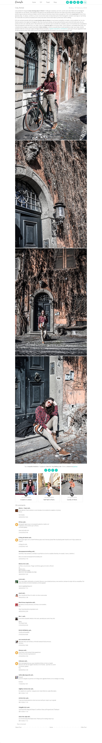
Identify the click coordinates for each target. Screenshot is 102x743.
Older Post (83, 727)
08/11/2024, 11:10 (23, 702)
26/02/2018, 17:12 (23, 588)
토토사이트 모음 (23, 716)
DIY (41, 2)
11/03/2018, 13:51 (23, 684)
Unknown (21, 661)
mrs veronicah (23, 639)
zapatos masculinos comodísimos (58, 28)
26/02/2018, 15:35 (23, 574)
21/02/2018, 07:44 (23, 532)
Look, (22, 497)
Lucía (20, 579)
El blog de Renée (24, 537)
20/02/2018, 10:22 (23, 517)
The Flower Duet (23, 623)
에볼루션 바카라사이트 (25, 689)
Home (34, 2)
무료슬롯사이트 (23, 707)
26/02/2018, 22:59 (23, 611)
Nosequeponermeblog (25, 551)
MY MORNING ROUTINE (30, 572)
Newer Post (18, 727)
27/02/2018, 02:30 (23, 625)
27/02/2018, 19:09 (23, 645)
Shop (55, 2)
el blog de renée (23, 544)
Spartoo (75, 466)
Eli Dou (21, 522)
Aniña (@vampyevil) (24, 675)
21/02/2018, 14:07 (23, 546)
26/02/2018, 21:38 (23, 597)
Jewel (20, 593)
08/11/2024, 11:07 (23, 693)
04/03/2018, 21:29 (23, 670)
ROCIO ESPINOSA (23, 630)
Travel (48, 2)
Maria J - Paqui (23, 508)
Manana (21, 650)
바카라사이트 (22, 698)
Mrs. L (20, 616)
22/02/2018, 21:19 (23, 559)
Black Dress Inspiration (25, 602)
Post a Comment (21, 724)
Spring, (25, 497)
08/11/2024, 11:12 (23, 721)
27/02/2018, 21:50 (23, 656)
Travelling (29, 497)
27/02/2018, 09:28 (23, 634)
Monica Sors (22, 564)
